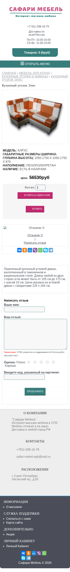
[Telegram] (51, 250)
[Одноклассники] (24, 250)
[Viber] (35, 250)
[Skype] (45, 250)
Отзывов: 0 (35, 235)
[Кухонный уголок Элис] (35, 140)
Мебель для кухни (34, 73)
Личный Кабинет (17, 546)
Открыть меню (35, 64)
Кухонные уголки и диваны (25, 76)
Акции (10, 534)
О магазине (14, 506)
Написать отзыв (35, 242)
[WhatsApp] (40, 250)
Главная (9, 73)
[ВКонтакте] (19, 250)
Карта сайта (14, 522)
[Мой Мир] (30, 250)
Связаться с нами (18, 518)
